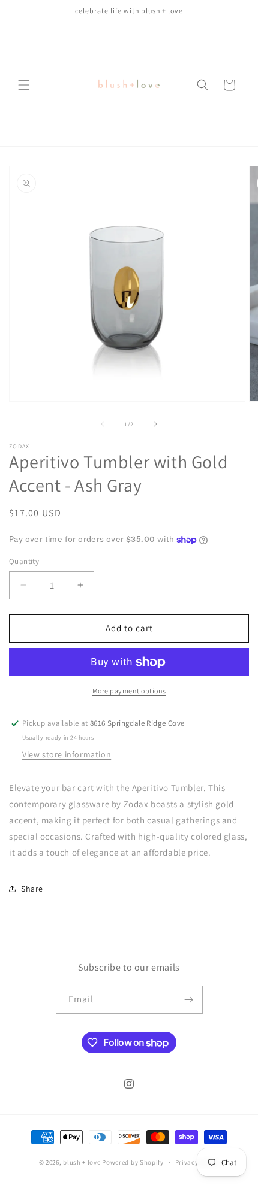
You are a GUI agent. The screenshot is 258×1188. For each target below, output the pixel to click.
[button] (24, 85)
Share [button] (32, 888)
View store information (66, 754)
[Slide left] (102, 424)
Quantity (24, 561)
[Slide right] (155, 424)
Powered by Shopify (133, 1162)
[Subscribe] (189, 1000)
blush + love (81, 1162)
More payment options (129, 690)
